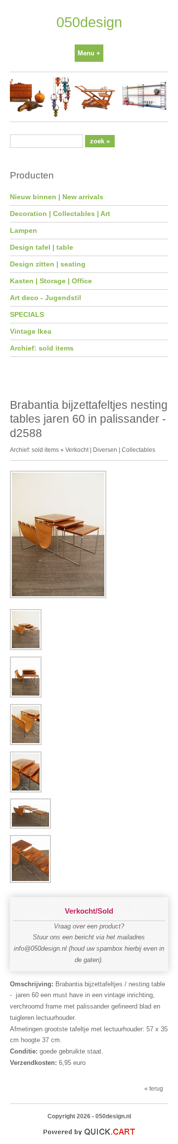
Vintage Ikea (30, 331)
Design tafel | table (41, 247)
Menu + (89, 53)
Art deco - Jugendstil (45, 298)
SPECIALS (27, 314)
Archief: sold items (42, 348)
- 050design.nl (111, 1116)
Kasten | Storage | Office (51, 281)
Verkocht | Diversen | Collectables (110, 449)
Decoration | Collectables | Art (60, 214)
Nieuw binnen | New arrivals (56, 197)
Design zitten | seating (48, 264)
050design (89, 22)
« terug (153, 1088)
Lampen (23, 230)
